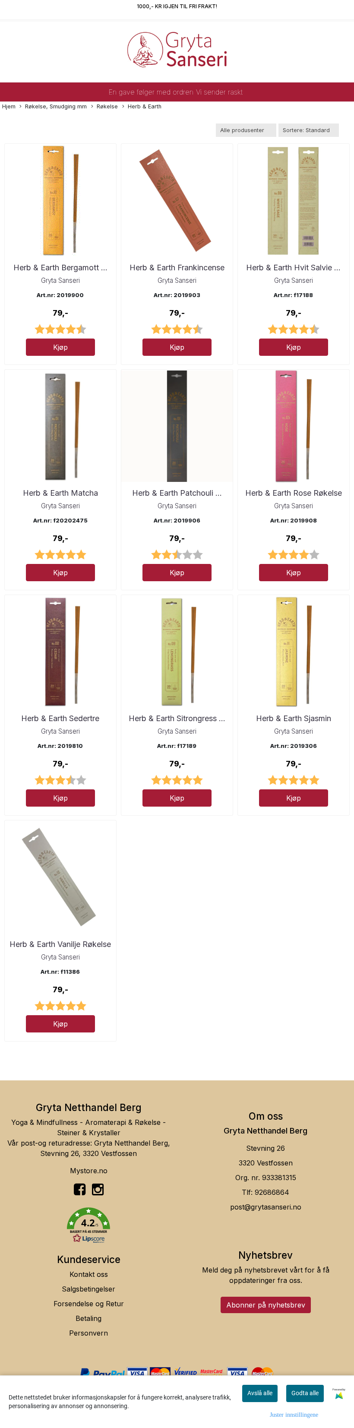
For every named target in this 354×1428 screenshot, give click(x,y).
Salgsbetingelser (88, 1289)
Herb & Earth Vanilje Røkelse (60, 944)
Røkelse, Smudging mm (56, 106)
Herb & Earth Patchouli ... (177, 492)
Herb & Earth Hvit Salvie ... (293, 267)
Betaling (88, 1318)
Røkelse (107, 106)
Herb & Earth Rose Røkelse (293, 492)
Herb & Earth (144, 106)
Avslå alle (259, 1393)
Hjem (9, 106)
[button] (88, 1227)
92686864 (272, 1192)
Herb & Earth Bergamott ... (60, 267)
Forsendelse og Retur (89, 1303)
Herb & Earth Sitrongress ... (177, 718)
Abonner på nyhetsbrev (265, 1305)
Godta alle (305, 1393)
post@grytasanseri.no (265, 1207)
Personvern (88, 1333)
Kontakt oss (89, 1274)
